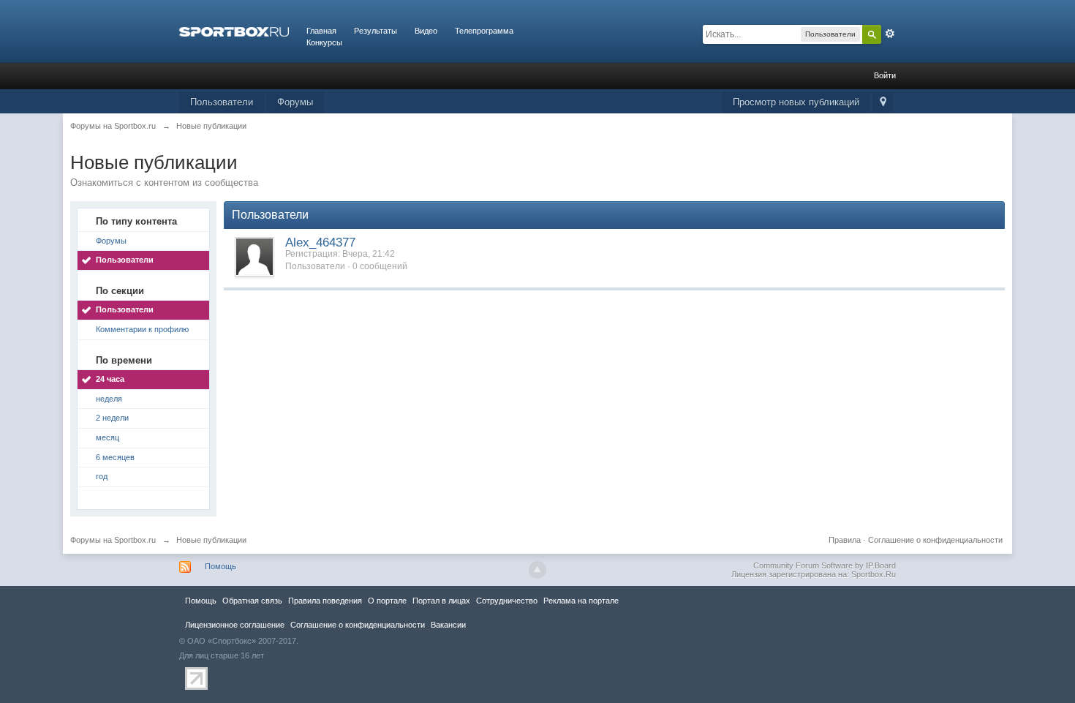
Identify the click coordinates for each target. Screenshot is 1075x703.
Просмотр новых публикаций (796, 102)
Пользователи (221, 102)
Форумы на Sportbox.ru (113, 539)
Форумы (295, 102)
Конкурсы (324, 42)
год (102, 476)
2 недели (112, 417)
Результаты (375, 30)
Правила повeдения (325, 600)
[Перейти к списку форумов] (234, 30)
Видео (426, 30)
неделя (109, 398)
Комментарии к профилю (142, 329)
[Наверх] (537, 570)
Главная (321, 30)
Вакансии (448, 624)
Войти (885, 75)
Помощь (220, 566)
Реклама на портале (581, 600)
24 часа (110, 379)
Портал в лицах (441, 600)
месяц (107, 437)
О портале (387, 600)
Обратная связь (252, 600)
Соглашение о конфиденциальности (935, 539)
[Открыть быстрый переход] (883, 102)
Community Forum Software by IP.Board (824, 565)
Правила (845, 539)
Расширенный (890, 34)
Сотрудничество (507, 600)
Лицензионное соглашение (234, 624)
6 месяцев (115, 457)
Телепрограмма (484, 30)
